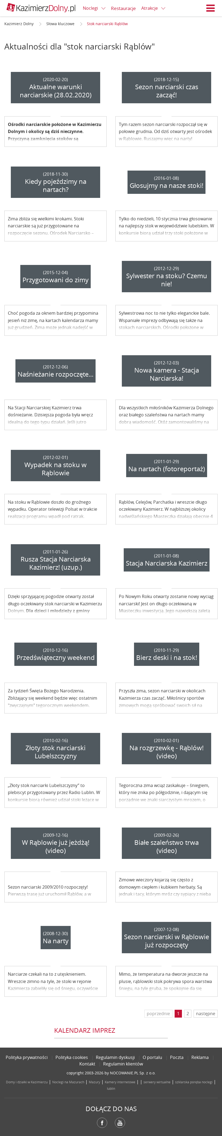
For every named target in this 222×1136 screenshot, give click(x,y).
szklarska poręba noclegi (194, 1082)
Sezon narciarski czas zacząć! (166, 90)
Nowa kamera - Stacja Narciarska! (166, 374)
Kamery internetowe (120, 1082)
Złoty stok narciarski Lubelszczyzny (55, 751)
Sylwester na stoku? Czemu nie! (166, 279)
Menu (211, 8)
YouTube (120, 1123)
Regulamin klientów (123, 1064)
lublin (111, 1088)
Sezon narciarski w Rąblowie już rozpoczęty (166, 940)
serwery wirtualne (157, 1082)
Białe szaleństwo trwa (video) (166, 846)
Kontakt (87, 1064)
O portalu (152, 1057)
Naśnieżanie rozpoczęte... (55, 374)
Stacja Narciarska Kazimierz (166, 563)
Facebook (102, 1123)
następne (205, 1014)
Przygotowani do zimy (55, 279)
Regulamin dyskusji (115, 1057)
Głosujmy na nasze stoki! (166, 185)
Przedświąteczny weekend (56, 657)
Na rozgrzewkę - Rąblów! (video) (166, 751)
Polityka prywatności (27, 1057)
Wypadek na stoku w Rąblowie (55, 468)
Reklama (200, 1057)
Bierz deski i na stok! (166, 657)
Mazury (94, 1082)
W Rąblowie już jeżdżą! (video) (55, 846)
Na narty (55, 940)
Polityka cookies (72, 1057)
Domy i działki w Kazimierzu (27, 1082)
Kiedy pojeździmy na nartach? (55, 185)
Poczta (177, 1057)
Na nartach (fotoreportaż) (166, 468)
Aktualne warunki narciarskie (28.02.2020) (56, 90)
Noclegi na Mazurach (68, 1082)
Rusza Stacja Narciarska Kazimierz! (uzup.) (56, 563)
